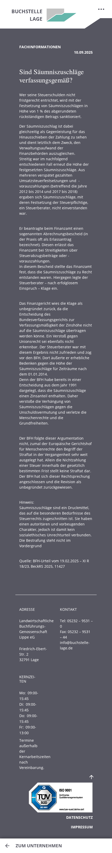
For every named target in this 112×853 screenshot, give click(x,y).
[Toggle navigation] (101, 9)
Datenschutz (79, 817)
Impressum (82, 826)
